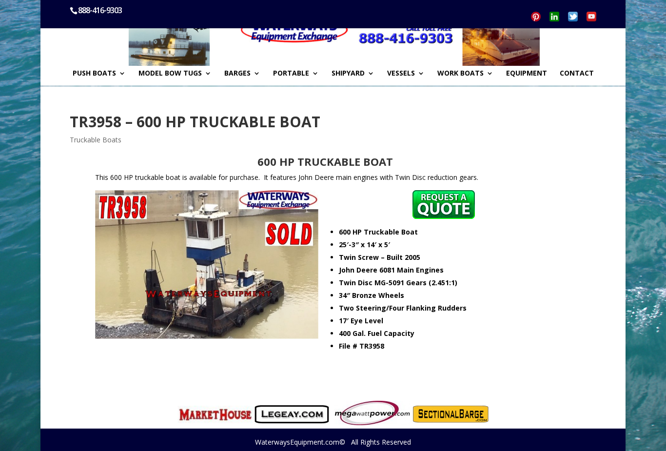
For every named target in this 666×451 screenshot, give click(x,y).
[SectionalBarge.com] (451, 414)
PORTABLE (291, 74)
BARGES (237, 74)
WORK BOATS (460, 74)
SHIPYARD (348, 74)
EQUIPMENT (526, 74)
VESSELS (401, 74)
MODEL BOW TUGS (170, 74)
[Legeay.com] (292, 414)
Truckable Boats (95, 139)
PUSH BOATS (94, 74)
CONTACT (577, 74)
